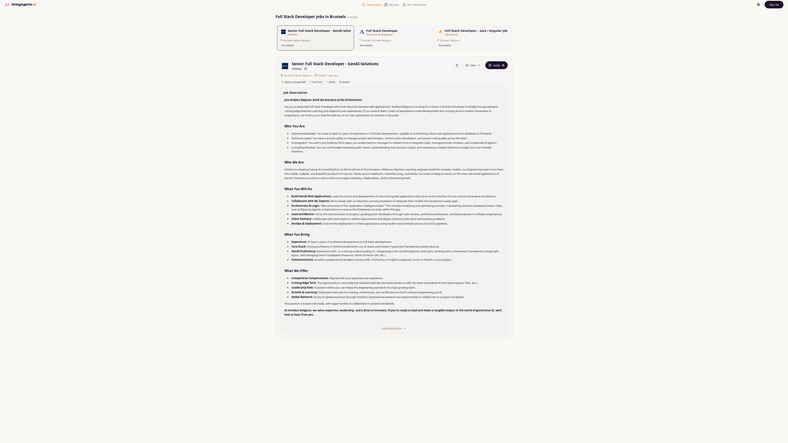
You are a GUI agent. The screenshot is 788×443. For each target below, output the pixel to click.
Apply (498, 65)
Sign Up (774, 4)
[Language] (758, 5)
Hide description (392, 328)
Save (475, 65)
